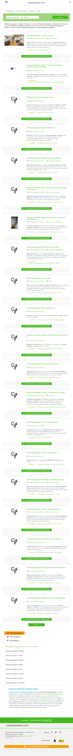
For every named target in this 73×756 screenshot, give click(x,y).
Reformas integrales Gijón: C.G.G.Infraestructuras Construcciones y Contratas (44, 66)
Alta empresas (14, 640)
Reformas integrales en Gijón (14, 655)
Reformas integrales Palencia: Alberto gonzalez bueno (46, 567)
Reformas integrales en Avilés (14, 664)
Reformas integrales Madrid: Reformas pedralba (44, 158)
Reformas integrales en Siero (14, 669)
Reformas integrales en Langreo (15, 673)
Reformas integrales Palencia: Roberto (40, 97)
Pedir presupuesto (16, 633)
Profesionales (10, 11)
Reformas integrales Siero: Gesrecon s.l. (41, 308)
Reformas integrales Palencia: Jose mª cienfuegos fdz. (46, 598)
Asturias (32, 11)
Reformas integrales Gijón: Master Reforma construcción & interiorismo (47, 188)
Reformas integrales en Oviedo (14, 660)
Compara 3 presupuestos (36, 720)
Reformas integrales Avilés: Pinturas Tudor (42, 452)
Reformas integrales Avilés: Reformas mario (42, 364)
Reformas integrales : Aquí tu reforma (40, 35)
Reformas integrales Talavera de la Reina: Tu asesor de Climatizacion (46, 218)
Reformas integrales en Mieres (14, 678)
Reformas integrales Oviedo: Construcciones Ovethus (46, 392)
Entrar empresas (15, 637)
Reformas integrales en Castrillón (15, 683)
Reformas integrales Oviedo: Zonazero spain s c (44, 509)
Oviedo (38, 11)
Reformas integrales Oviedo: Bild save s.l (41, 128)
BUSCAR (60, 17)
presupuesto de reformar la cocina (49, 696)
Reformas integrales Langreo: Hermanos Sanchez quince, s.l (47, 336)
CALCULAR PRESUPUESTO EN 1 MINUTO (37, 746)
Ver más (36, 624)
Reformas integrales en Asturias (15, 651)
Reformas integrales (22, 11)
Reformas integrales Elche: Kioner (39, 278)
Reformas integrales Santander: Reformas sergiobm (45, 480)
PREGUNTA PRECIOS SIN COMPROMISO (37, 56)
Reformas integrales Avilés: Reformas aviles (42, 422)
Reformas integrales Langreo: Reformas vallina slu (45, 539)
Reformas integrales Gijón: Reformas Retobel (43, 247)
